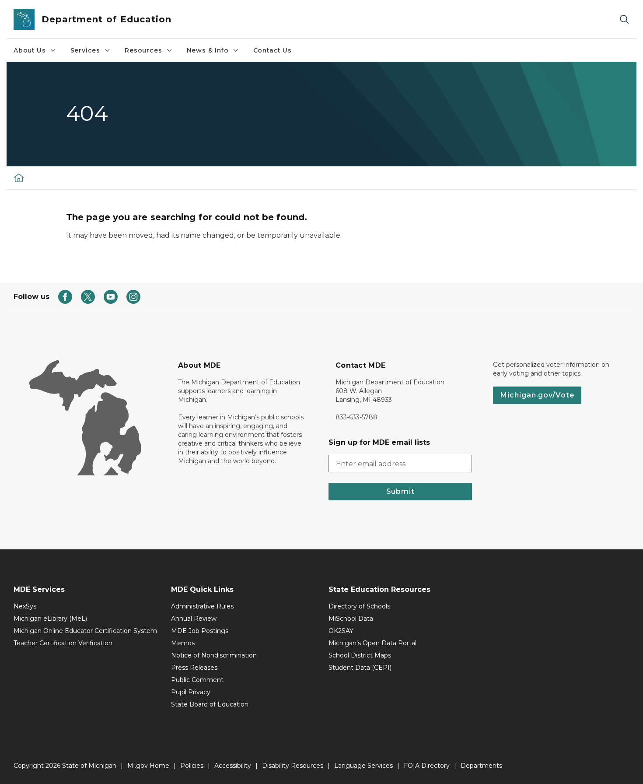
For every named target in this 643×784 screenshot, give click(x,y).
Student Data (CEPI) (359, 667)
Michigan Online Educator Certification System (85, 631)
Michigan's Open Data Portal (372, 643)
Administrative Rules (202, 606)
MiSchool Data (350, 618)
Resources (143, 50)
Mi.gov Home (148, 766)
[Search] (624, 19)
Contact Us (272, 50)
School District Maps (359, 655)
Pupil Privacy (190, 692)
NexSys (25, 606)
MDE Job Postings (199, 631)
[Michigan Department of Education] (19, 178)
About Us (30, 50)
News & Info (208, 50)
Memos (183, 643)
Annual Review (194, 618)
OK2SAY (340, 631)
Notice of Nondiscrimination (214, 655)
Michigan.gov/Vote (537, 395)
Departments (481, 766)
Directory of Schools (359, 606)
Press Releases (194, 667)
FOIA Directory (427, 766)
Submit (400, 491)
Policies (191, 766)
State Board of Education (209, 704)
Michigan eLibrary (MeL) (50, 618)
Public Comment (197, 680)
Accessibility (232, 766)
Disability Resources (292, 766)
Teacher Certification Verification (63, 643)
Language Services (363, 766)
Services (85, 50)
